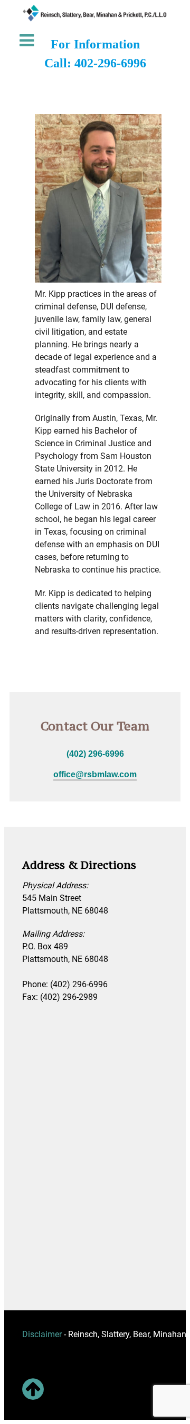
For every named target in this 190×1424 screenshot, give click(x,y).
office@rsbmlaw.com (95, 774)
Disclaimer (42, 1334)
